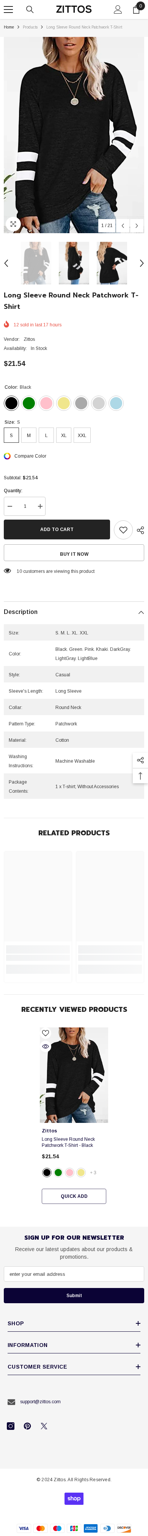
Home (9, 27)
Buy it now (74, 554)
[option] (74, 135)
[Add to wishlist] (123, 529)
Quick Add (74, 1196)
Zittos (29, 339)
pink (69, 1172)
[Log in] (118, 9)
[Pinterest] (27, 1426)
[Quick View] (45, 1046)
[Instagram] (11, 1426)
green (58, 1172)
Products (30, 27)
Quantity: (13, 490)
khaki (81, 1172)
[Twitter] (44, 1426)
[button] (122, 225)
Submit (74, 1295)
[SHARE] (138, 530)
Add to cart (57, 529)
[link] (38, 958)
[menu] (8, 9)
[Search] (30, 9)
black (47, 1172)
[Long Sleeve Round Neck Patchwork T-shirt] (74, 1075)
